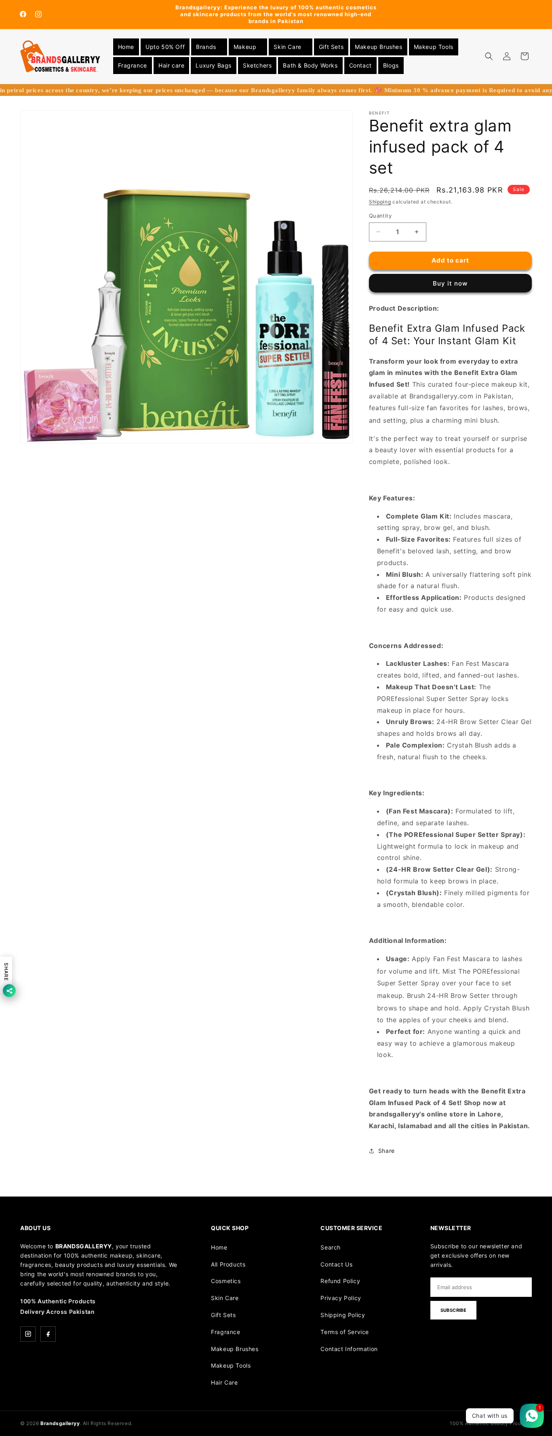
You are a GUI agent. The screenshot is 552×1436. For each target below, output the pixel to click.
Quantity (380, 215)
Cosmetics (225, 1280)
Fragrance (225, 1331)
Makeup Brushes (234, 1348)
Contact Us (336, 1264)
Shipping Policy (342, 1314)
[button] (209, 46)
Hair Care (224, 1382)
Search (330, 1247)
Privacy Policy (340, 1297)
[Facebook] (48, 1334)
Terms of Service (344, 1331)
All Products (228, 1264)
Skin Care (224, 1297)
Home (219, 1247)
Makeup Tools (231, 1365)
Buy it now (450, 283)
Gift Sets (223, 1314)
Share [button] (386, 1150)
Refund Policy (340, 1280)
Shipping (380, 202)
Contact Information (348, 1348)
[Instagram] (28, 1334)
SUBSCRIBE (453, 1310)
